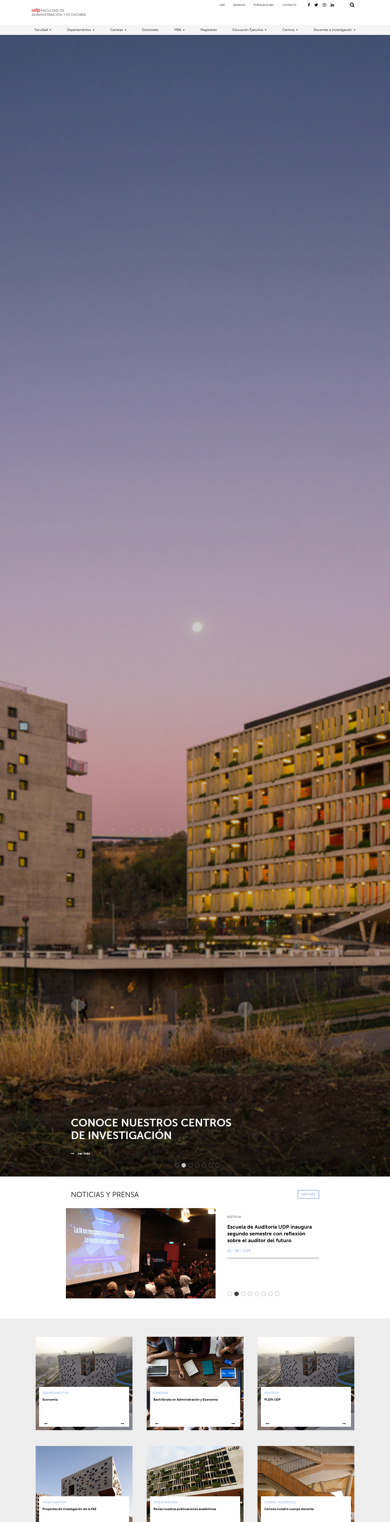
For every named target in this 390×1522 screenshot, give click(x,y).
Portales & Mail (263, 5)
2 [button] (181, 1165)
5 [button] (202, 1165)
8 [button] (275, 1294)
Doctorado (150, 30)
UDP (222, 5)
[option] (195, 606)
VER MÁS (308, 1194)
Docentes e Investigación (333, 30)
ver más (68, 1153)
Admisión (239, 5)
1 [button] (174, 1165)
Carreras (116, 30)
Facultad (41, 30)
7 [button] (215, 1165)
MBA (177, 30)
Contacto (289, 5)
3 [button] (188, 1165)
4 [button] (195, 1165)
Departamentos (79, 30)
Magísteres (208, 30)
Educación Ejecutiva (247, 30)
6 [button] (208, 1165)
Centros (288, 30)
